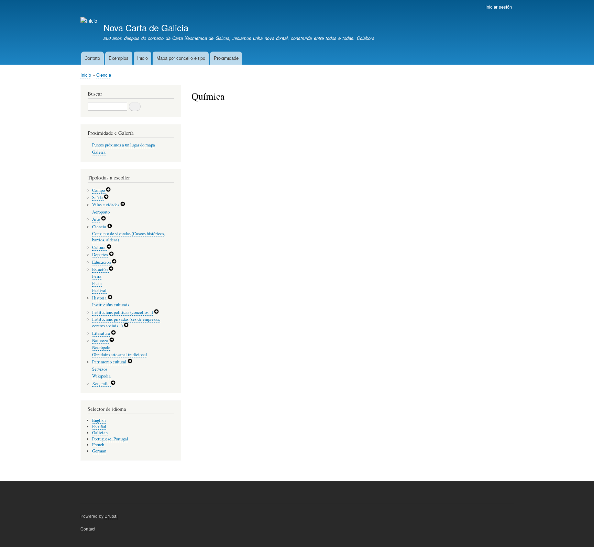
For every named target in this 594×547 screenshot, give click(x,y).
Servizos (99, 369)
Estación (100, 269)
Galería (99, 152)
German (99, 451)
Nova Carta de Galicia (145, 27)
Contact (87, 529)
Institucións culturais (110, 305)
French (98, 445)
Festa (97, 283)
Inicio (142, 58)
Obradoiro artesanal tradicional (119, 355)
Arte (96, 219)
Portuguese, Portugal (110, 439)
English (99, 420)
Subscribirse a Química (194, 117)
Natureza (100, 340)
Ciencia (103, 75)
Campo (99, 190)
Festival (99, 290)
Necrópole (101, 347)
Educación (102, 262)
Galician (100, 433)
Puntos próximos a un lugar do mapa (123, 145)
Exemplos (119, 58)
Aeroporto (101, 212)
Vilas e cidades (106, 205)
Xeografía (101, 383)
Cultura (99, 247)
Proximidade (226, 58)
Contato (92, 58)
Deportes (100, 255)
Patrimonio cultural (110, 362)
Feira (96, 276)
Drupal (111, 516)
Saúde (98, 197)
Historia (100, 298)
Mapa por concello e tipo (180, 58)
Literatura (101, 333)
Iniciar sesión (498, 6)
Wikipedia (101, 376)
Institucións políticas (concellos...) (123, 312)
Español (99, 426)
